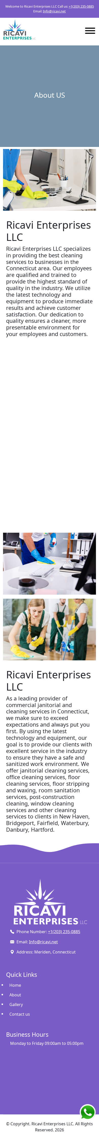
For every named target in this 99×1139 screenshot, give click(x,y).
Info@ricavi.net (54, 11)
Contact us (19, 1014)
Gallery (16, 1004)
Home (15, 985)
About (15, 995)
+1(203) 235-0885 (81, 6)
